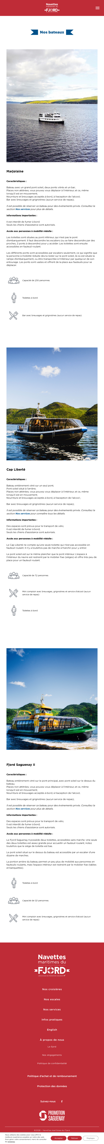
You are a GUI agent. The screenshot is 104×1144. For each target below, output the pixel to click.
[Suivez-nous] (61, 1101)
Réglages (91, 1138)
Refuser (74, 1138)
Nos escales (52, 999)
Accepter (59, 1138)
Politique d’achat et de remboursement (52, 1076)
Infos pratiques (52, 1019)
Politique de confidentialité (52, 1063)
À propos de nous (52, 1039)
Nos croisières (52, 989)
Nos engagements (52, 1055)
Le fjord (52, 1047)
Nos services (22, 209)
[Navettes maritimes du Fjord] (52, 8)
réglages (11, 1141)
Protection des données (52, 1086)
